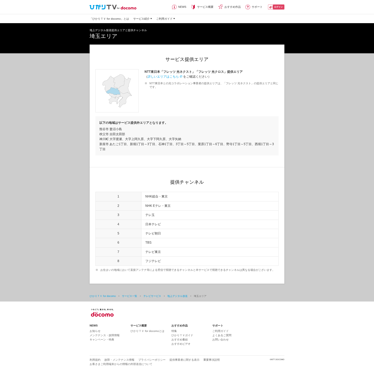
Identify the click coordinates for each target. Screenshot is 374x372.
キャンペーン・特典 (102, 339)
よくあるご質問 (221, 335)
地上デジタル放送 (177, 296)
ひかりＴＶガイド (182, 335)
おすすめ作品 (232, 6)
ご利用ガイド (164, 18)
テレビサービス (152, 296)
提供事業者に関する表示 (184, 359)
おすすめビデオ (181, 343)
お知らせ (95, 331)
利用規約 (95, 359)
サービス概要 (205, 6)
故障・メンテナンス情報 (119, 359)
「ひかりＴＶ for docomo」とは (109, 18)
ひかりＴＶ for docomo (103, 296)
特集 (174, 331)
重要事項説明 (211, 359)
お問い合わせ (220, 339)
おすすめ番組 (179, 339)
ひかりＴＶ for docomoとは (147, 331)
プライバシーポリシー (152, 359)
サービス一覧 (129, 296)
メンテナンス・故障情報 (105, 335)
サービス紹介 (141, 18)
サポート (257, 6)
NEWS (182, 6)
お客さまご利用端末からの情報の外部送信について (121, 364)
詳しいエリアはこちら (163, 76)
